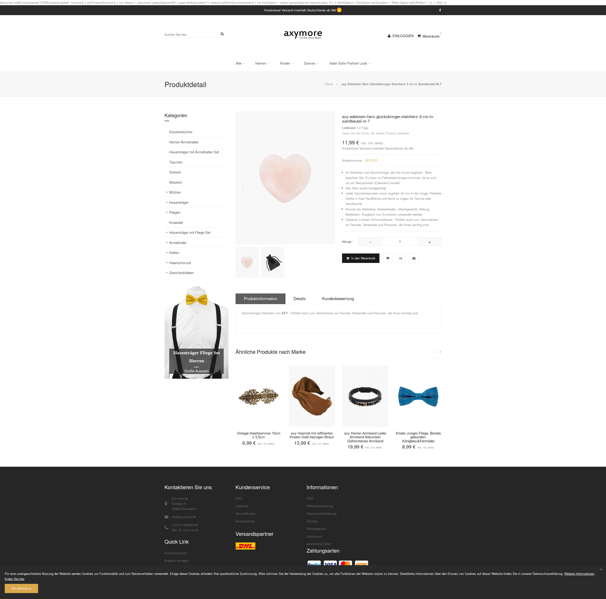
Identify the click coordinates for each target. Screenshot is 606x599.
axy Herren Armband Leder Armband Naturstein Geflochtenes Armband (365, 436)
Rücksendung (245, 521)
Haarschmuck (180, 262)
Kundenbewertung (338, 298)
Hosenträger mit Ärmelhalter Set (194, 151)
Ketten (174, 252)
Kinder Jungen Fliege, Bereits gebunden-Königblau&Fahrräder (418, 436)
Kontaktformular (175, 553)
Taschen (176, 162)
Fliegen (174, 212)
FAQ (239, 498)
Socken (175, 171)
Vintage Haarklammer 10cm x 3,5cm (259, 434)
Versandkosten (246, 513)
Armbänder (178, 242)
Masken (175, 182)
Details (300, 298)
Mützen (175, 192)
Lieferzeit (242, 506)
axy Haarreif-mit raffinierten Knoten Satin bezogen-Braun (312, 434)
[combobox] (194, 34)
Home (329, 84)
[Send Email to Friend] (414, 258)
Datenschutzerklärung (321, 513)
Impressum (314, 536)
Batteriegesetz (316, 528)
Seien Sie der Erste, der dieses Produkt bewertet (375, 133)
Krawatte (176, 222)
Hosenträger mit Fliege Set (189, 232)
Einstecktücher (180, 131)
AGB (310, 498)
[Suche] (221, 34)
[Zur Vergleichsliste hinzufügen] (400, 258)
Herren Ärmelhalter (184, 141)
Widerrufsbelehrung (320, 506)
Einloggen (403, 35)
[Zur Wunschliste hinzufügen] (387, 258)
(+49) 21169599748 (185, 525)
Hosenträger (178, 202)
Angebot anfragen (177, 560)
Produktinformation (260, 298)
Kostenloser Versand (356, 148)
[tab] (260, 298)
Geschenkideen (181, 272)
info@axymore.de (184, 517)
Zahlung (312, 521)
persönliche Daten (319, 543)
